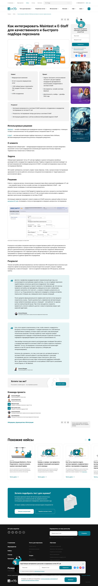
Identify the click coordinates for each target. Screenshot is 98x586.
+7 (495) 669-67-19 (80, 3)
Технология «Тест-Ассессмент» (56, 549)
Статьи (33, 3)
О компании (10, 3)
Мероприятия (20, 3)
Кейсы (27, 3)
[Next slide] (89, 440)
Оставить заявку (61, 383)
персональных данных (79, 49)
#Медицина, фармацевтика (16, 422)
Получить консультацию (24, 511)
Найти (68, 3)
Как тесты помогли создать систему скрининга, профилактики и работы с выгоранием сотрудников (77, 464)
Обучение (64, 8)
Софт (73, 8)
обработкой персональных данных (30, 580)
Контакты (40, 3)
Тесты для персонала (25, 8)
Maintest (10, 129)
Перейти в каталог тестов (45, 511)
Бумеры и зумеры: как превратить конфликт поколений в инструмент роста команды (49, 464)
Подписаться (80, 44)
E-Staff (10, 135)
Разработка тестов (40, 8)
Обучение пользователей (55, 546)
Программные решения (34, 549)
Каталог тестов (32, 546)
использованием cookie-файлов (49, 578)
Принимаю (70, 579)
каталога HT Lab (13, 201)
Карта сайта (88, 582)
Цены (81, 8)
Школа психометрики (54, 554)
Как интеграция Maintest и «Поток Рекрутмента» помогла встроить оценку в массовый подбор (20, 464)
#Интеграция (29, 422)
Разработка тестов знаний (56, 551)
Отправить (84, 533)
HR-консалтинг (54, 8)
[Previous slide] (86, 440)
